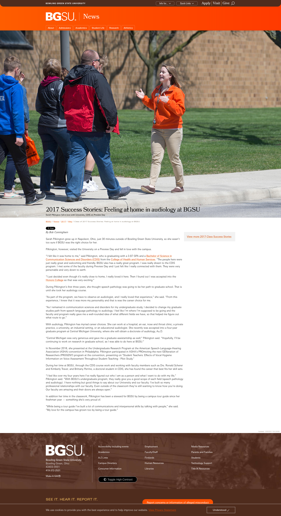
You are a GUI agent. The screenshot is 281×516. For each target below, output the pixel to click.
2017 (63, 222)
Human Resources (154, 463)
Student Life (98, 28)
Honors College (54, 280)
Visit (216, 3)
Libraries (149, 468)
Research (114, 28)
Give (226, 3)
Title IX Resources (200, 468)
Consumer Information (109, 468)
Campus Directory (107, 463)
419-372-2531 (53, 470)
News (56, 222)
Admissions (65, 28)
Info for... (163, 3)
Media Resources (200, 446)
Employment (151, 446)
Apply (206, 3)
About (51, 28)
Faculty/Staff (151, 452)
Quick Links (185, 3)
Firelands (149, 457)
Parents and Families (202, 452)
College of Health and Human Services (133, 259)
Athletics (128, 28)
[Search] (233, 3)
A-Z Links (103, 457)
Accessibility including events (113, 446)
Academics (81, 28)
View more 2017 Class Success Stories (209, 236)
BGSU (49, 222)
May (70, 222)
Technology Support (201, 463)
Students (196, 457)
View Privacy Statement (162, 509)
